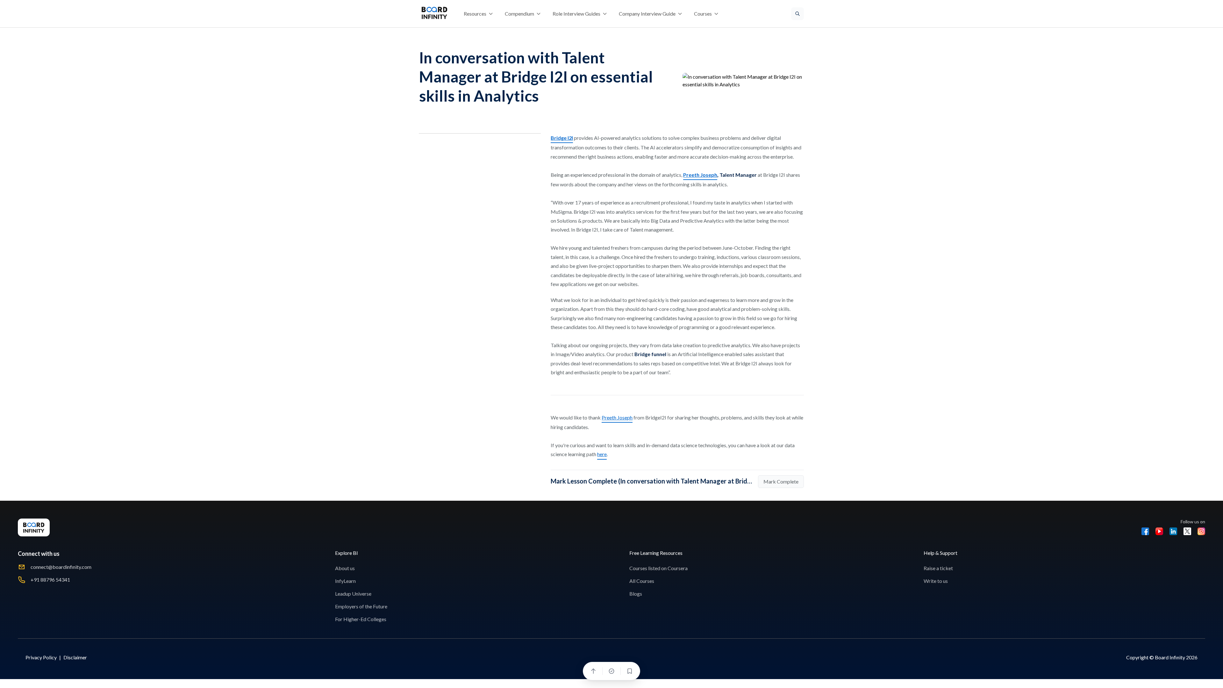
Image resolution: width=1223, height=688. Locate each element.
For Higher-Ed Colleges (360, 619)
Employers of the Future (361, 606)
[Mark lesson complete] (611, 671)
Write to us (936, 581)
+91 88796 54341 (50, 580)
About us (345, 568)
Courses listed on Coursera (658, 568)
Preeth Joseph (617, 417)
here (602, 454)
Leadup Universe (353, 594)
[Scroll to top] (593, 671)
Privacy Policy (41, 657)
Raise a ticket (938, 568)
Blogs (635, 594)
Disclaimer (75, 657)
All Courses (641, 581)
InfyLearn (345, 581)
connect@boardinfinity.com (61, 567)
